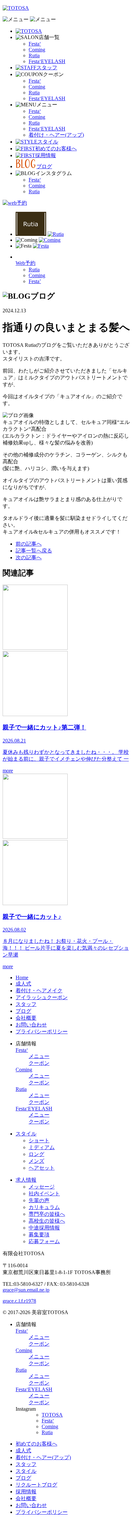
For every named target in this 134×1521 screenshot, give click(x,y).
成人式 (23, 983)
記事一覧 (34, 550)
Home (22, 977)
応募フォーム (44, 1241)
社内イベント (44, 1193)
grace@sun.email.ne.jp (26, 1290)
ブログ (23, 1011)
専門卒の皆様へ (47, 1214)
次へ (29, 557)
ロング (36, 1154)
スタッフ (26, 1004)
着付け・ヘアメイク (39, 990)
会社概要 (26, 1018)
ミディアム (42, 1147)
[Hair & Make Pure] (16, 8)
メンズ (36, 1161)
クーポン (39, 1063)
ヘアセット (42, 1168)
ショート (39, 1140)
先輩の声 (39, 1200)
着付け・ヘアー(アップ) (56, 135)
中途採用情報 (44, 1227)
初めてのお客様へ (36, 1443)
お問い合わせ (31, 1024)
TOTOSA (52, 1415)
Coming (37, 49)
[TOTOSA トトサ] (29, 31)
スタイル (26, 1133)
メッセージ (42, 1186)
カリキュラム (44, 1207)
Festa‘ (35, 44)
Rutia (34, 55)
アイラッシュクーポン (42, 997)
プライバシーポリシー (42, 1031)
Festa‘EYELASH (47, 61)
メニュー (39, 1056)
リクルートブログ (36, 1484)
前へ (29, 544)
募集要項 (39, 1234)
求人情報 (26, 1180)
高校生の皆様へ (47, 1221)
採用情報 (26, 1491)
